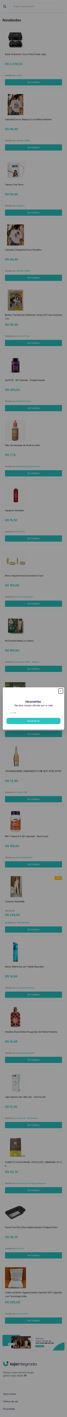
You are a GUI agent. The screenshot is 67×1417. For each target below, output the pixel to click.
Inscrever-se (33, 721)
